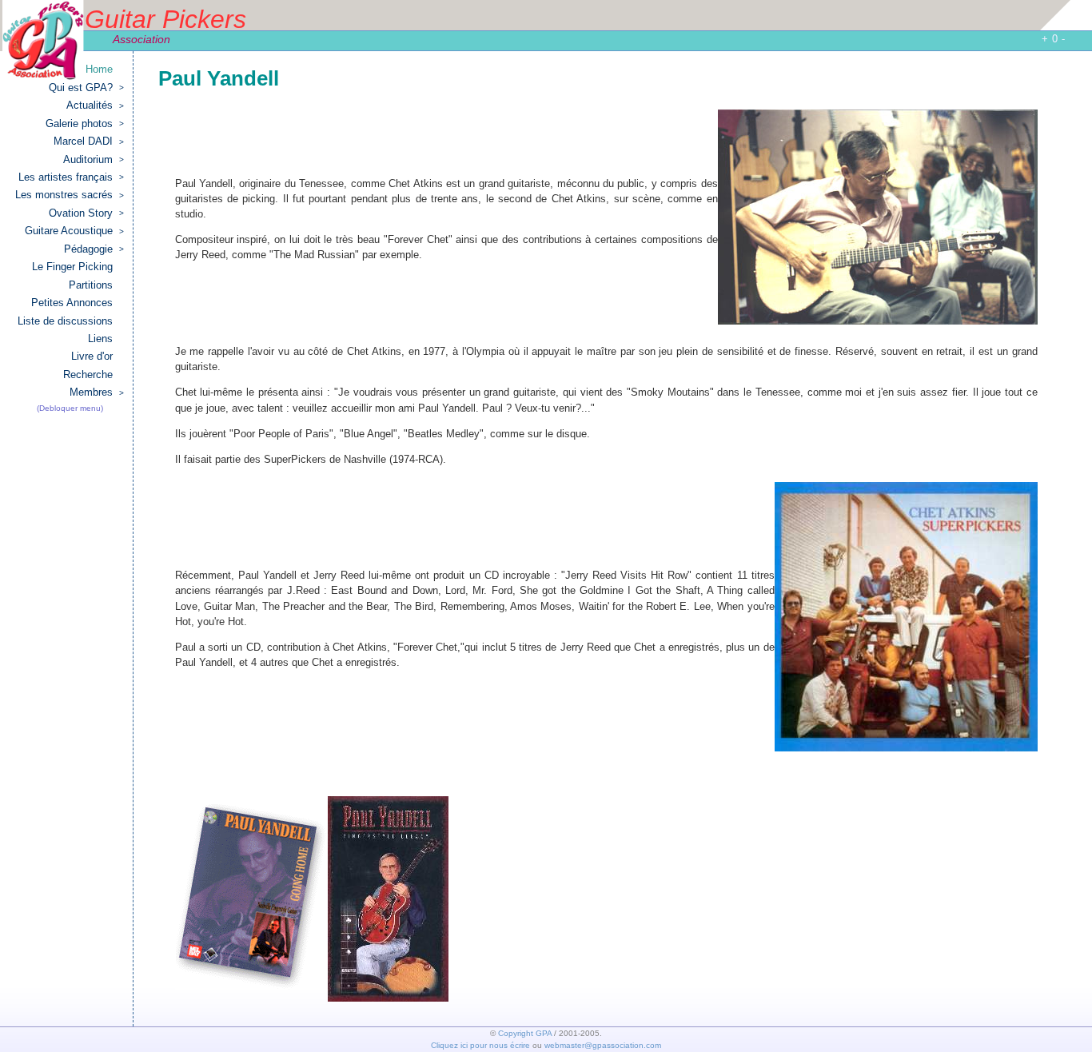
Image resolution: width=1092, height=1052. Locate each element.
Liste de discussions (65, 321)
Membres (97, 392)
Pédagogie (94, 249)
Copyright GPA (525, 1033)
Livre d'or (92, 356)
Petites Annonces (72, 303)
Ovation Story (86, 213)
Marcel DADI (89, 141)
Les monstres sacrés (69, 195)
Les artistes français (71, 177)
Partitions (91, 285)
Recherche (88, 375)
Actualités (95, 105)
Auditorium (93, 159)
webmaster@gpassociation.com (602, 1045)
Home (99, 69)
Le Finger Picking (72, 267)
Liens (100, 339)
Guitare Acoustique (74, 231)
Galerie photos (85, 124)
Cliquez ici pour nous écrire (480, 1045)
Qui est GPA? (86, 88)
